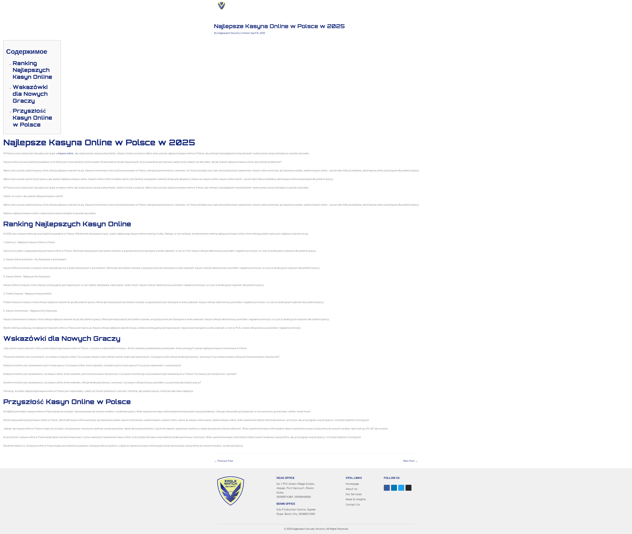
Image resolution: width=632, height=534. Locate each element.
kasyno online (65, 153)
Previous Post (223, 460)
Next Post (410, 460)
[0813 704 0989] (388, 5)
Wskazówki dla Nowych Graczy (30, 94)
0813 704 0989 (402, 5)
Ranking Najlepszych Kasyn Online (32, 70)
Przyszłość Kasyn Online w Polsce (32, 117)
